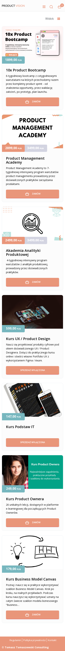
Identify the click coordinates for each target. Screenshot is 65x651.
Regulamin (15, 640)
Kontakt (52, 640)
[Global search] (51, 7)
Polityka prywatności (34, 640)
